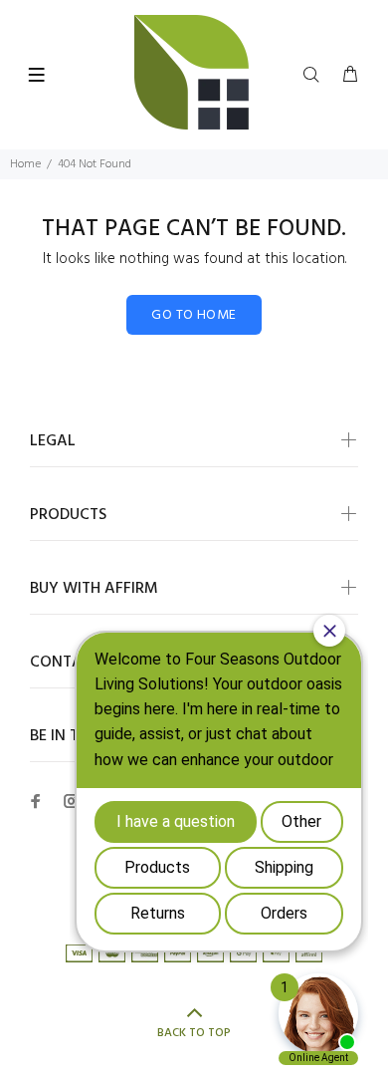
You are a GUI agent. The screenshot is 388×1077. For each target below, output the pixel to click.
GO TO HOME (193, 315)
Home (25, 164)
